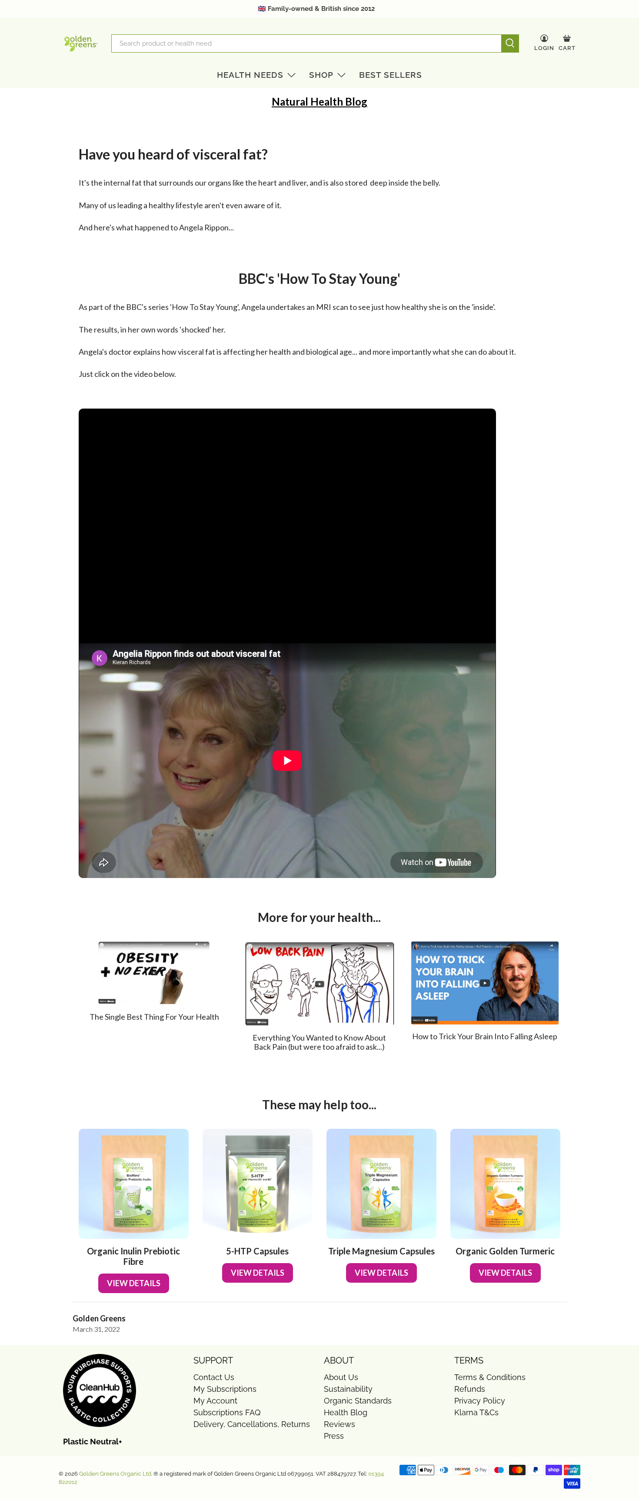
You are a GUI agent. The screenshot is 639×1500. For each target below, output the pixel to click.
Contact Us (213, 1377)
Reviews (339, 1424)
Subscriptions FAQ (226, 1412)
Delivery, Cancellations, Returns (251, 1424)
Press (334, 1435)
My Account (215, 1400)
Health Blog (345, 1412)
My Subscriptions (224, 1389)
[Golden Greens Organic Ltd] (80, 43)
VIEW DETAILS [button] (133, 1283)
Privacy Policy (479, 1400)
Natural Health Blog (319, 101)
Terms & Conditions (490, 1377)
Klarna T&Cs (476, 1412)
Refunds (469, 1389)
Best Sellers (390, 75)
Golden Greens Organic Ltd (115, 1473)
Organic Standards (358, 1400)
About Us (341, 1377)
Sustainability (348, 1389)
